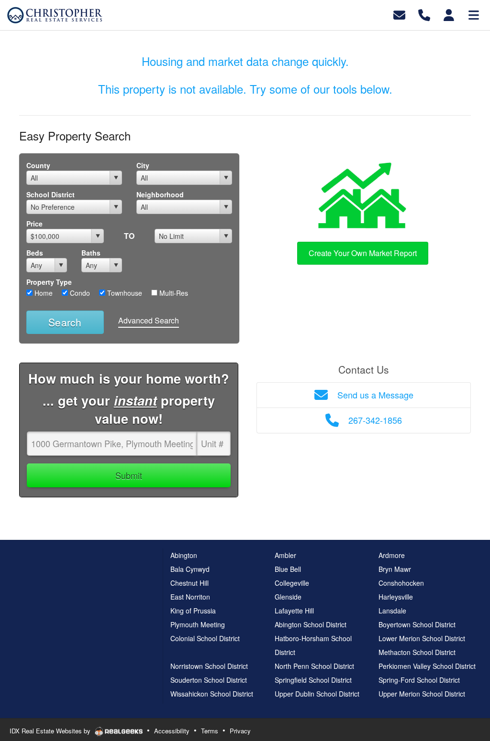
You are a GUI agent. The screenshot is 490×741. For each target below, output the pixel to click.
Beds (34, 253)
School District (50, 194)
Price (34, 223)
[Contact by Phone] (424, 14)
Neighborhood (160, 194)
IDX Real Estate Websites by (51, 730)
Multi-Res (172, 293)
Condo (79, 293)
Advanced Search (148, 320)
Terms (209, 730)
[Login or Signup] (449, 14)
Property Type (49, 282)
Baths (90, 253)
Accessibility (171, 730)
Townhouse (123, 293)
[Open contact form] (399, 14)
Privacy (240, 730)
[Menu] (473, 14)
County (38, 165)
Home (43, 293)
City (142, 165)
